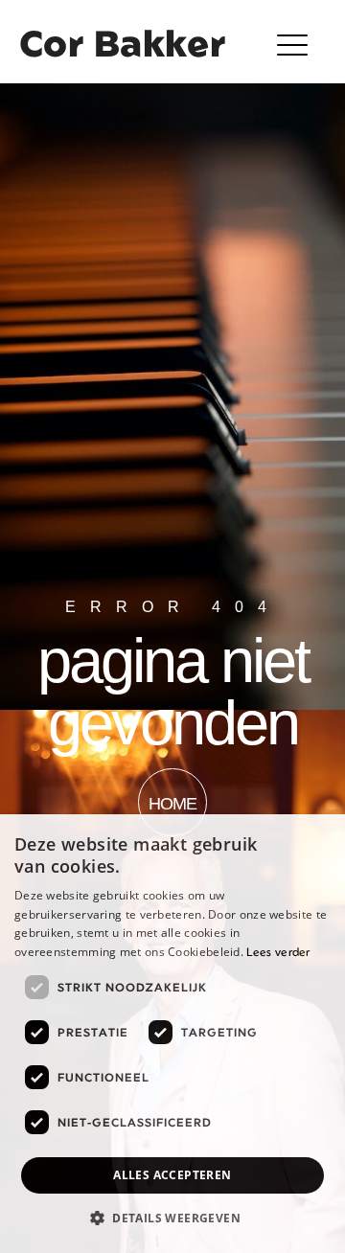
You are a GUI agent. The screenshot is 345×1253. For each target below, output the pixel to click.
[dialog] (172, 1033)
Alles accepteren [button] (172, 1175)
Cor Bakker (122, 42)
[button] (295, 45)
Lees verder (278, 952)
